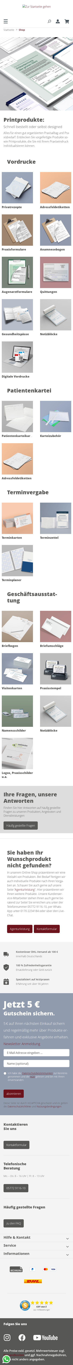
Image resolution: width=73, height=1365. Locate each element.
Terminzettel (49, 538)
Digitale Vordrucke (15, 376)
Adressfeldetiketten (55, 207)
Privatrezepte (12, 207)
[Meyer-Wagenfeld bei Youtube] (49, 1340)
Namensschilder (14, 730)
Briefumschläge (51, 646)
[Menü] (7, 21)
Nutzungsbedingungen (49, 1106)
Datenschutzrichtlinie (19, 1106)
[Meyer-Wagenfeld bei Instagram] (11, 1340)
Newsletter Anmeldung (22, 1043)
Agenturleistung (25, 890)
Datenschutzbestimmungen (37, 1073)
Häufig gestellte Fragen (20, 826)
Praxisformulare (14, 249)
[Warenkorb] (65, 21)
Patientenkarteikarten (18, 436)
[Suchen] (49, 21)
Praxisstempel (50, 688)
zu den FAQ (13, 1223)
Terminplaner (11, 580)
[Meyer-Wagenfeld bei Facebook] (25, 1340)
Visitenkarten (12, 688)
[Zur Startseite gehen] (36, 9)
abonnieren (13, 1094)
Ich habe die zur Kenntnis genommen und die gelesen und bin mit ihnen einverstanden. (37, 1076)
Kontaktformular (47, 929)
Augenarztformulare (17, 292)
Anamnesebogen (52, 249)
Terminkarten (12, 538)
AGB (32, 1076)
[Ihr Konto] (58, 21)
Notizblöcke (48, 334)
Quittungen (48, 292)
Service (10, 1245)
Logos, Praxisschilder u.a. (17, 775)
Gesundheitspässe (15, 334)
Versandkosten (14, 1355)
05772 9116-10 (16, 1188)
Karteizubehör (50, 436)
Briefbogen (10, 646)
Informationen (16, 1254)
